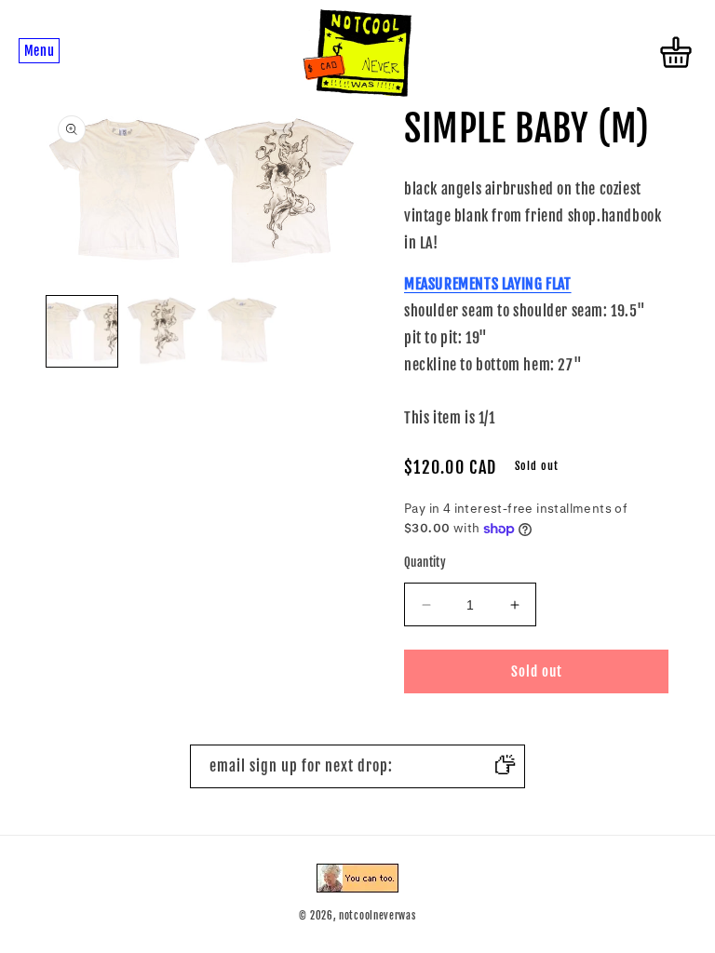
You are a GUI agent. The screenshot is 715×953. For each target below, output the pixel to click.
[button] (39, 52)
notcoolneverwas (377, 915)
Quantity (425, 562)
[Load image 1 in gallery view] (82, 331)
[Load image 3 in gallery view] (242, 331)
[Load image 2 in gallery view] (162, 331)
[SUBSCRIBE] (503, 766)
